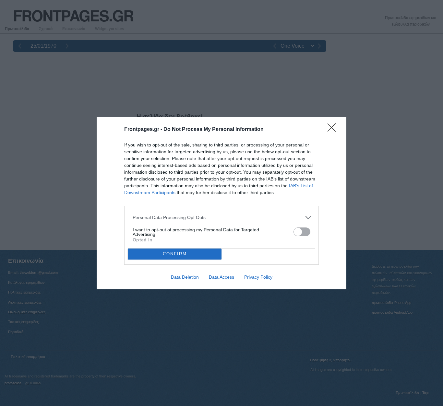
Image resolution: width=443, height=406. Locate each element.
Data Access (221, 277)
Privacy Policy (258, 277)
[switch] (301, 231)
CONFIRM (175, 253)
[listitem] (221, 217)
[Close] (334, 129)
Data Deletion (185, 277)
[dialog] (221, 203)
